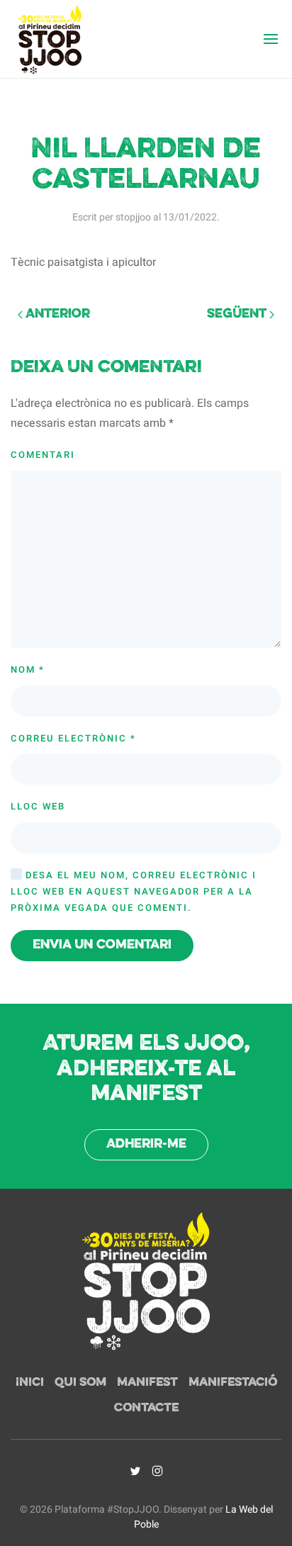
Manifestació (233, 1383)
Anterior (56, 314)
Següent (238, 314)
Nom (28, 669)
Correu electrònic (73, 738)
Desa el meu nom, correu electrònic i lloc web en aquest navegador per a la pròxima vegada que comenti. (134, 891)
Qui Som (80, 1383)
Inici (30, 1383)
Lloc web (38, 806)
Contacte (146, 1408)
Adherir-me (146, 1144)
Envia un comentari (102, 945)
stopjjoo (133, 217)
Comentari (43, 454)
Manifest (147, 1383)
